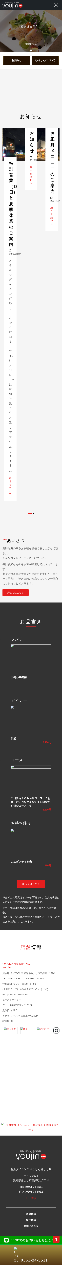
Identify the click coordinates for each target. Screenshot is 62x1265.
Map (33, 1198)
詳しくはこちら (15, 592)
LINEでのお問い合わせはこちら (34, 1240)
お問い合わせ (31, 1226)
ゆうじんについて (45, 60)
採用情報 (31, 1220)
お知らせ (17, 60)
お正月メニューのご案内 (52, 162)
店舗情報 (31, 1214)
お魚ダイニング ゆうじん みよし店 (31, 1169)
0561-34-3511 (34, 1260)
